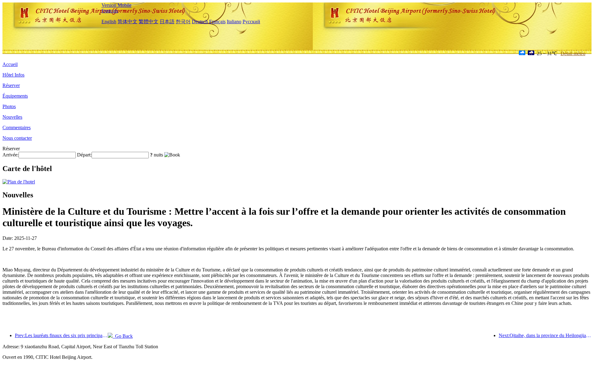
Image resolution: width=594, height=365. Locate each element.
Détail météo (573, 53)
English (108, 21)
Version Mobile (116, 5)
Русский (251, 21)
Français (109, 10)
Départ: (84, 154)
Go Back (123, 336)
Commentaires (16, 127)
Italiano (234, 21)
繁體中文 (148, 21)
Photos (9, 106)
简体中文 (127, 21)
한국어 (183, 21)
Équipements (15, 96)
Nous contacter (17, 138)
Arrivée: (10, 154)
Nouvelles (12, 117)
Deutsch (200, 21)
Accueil (10, 64)
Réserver (11, 85)
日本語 (167, 21)
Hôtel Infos (13, 74)
